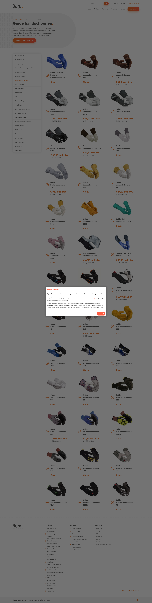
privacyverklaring (93, 298)
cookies (77, 298)
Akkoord (101, 313)
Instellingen (50, 313)
